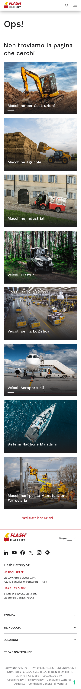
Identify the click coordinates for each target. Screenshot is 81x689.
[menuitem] (6, 552)
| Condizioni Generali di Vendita (46, 683)
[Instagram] (39, 552)
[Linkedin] (6, 552)
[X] (31, 552)
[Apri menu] (75, 5)
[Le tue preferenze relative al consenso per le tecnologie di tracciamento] (74, 682)
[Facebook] (22, 552)
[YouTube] (14, 552)
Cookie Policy (15, 679)
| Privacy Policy (34, 679)
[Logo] (13, 5)
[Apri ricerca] (66, 5)
